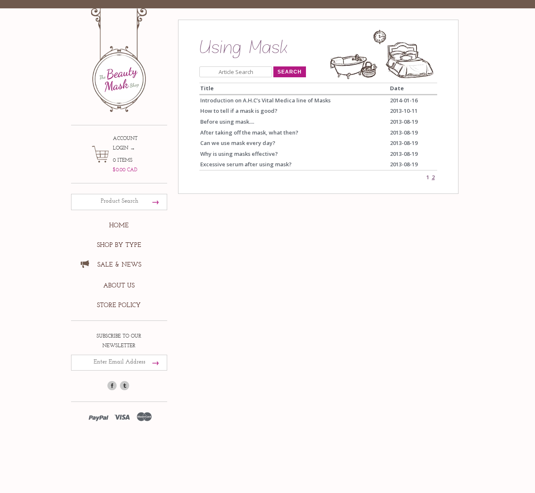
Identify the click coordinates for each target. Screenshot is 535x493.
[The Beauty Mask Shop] (119, 54)
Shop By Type (119, 245)
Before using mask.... (227, 121)
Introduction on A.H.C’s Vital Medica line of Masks (265, 100)
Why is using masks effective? (239, 154)
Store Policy (119, 305)
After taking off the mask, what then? (249, 132)
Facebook (112, 385)
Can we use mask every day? (237, 143)
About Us (119, 285)
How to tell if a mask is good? (239, 110)
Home (119, 225)
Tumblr (124, 385)
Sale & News (119, 264)
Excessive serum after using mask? (246, 164)
